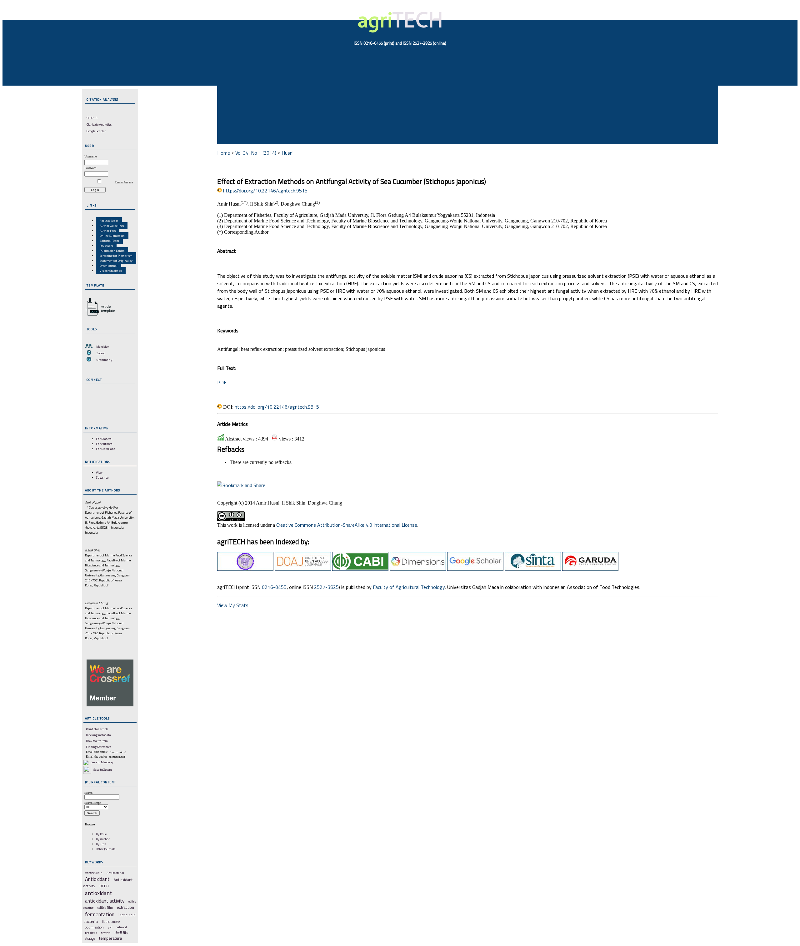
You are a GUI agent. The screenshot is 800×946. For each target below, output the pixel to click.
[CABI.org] (360, 569)
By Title (101, 843)
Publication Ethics (112, 250)
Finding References (98, 746)
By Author (103, 838)
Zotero (101, 353)
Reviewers (106, 245)
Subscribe (102, 477)
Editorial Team (109, 240)
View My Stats (232, 605)
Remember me (124, 182)
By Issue (101, 833)
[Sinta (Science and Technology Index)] (533, 569)
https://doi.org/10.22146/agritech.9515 (265, 190)
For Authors (104, 443)
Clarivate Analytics (99, 124)
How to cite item (97, 740)
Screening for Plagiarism (116, 255)
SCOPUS (92, 117)
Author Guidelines (112, 225)
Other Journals (105, 848)
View (99, 472)
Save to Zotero (102, 769)
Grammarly (104, 359)
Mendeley (102, 346)
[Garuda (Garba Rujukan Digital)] (590, 569)
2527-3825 (326, 587)
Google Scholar (96, 130)
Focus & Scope (109, 220)
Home (223, 153)
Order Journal (109, 265)
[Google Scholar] (475, 569)
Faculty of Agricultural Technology (409, 587)
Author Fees (108, 230)
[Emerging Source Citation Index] (245, 569)
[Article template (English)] (99, 315)
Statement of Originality (116, 260)
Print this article (97, 728)
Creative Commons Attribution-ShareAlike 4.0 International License (346, 525)
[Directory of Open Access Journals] (303, 569)
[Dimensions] (418, 569)
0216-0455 (274, 587)
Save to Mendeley (102, 761)
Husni (287, 153)
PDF (222, 382)
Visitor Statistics (111, 270)
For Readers (103, 438)
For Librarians (105, 448)
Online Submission (112, 235)
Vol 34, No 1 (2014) (255, 153)
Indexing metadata (98, 734)
